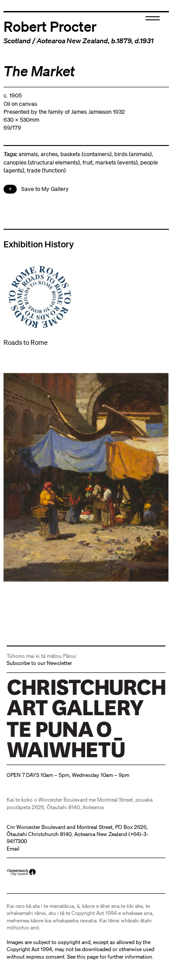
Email (13, 848)
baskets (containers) (86, 154)
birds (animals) (133, 154)
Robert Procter (50, 26)
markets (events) (116, 162)
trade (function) (46, 170)
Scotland (17, 40)
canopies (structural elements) (42, 162)
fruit (87, 162)
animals (28, 154)
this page (87, 956)
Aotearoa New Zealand (72, 40)
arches (49, 154)
